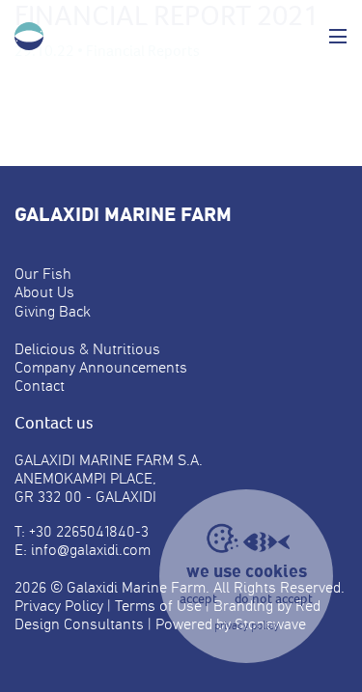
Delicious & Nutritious (87, 349)
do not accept (274, 599)
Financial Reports (143, 51)
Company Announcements (100, 367)
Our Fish (42, 273)
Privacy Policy (58, 605)
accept (198, 599)
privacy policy (246, 625)
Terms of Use (158, 605)
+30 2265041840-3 (89, 531)
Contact (39, 385)
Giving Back (52, 311)
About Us (44, 292)
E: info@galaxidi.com (82, 549)
